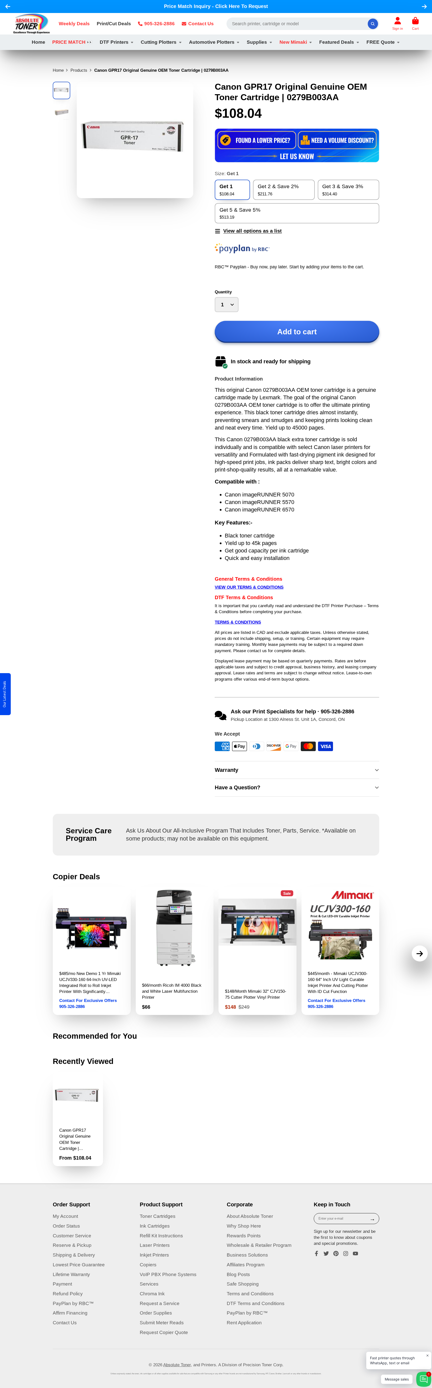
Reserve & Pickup (72, 1245)
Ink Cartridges (155, 1226)
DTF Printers (114, 42)
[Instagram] (345, 1253)
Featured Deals (336, 42)
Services (149, 1284)
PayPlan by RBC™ (73, 1303)
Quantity (223, 291)
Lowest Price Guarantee (79, 1264)
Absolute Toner (177, 1364)
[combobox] (302, 23)
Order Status (66, 1226)
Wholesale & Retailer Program (259, 1245)
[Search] (373, 23)
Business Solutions (247, 1255)
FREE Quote (380, 42)
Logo (31, 23)
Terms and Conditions (250, 1293)
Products (78, 70)
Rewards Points (244, 1235)
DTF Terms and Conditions (255, 1303)
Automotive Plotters (211, 42)
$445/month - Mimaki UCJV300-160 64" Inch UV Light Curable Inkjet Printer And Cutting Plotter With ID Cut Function (341, 951)
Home (38, 42)
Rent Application (244, 1322)
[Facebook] (316, 1253)
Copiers (148, 1264)
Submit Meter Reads (162, 1322)
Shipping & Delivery (74, 1255)
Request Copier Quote (164, 1332)
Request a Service (160, 1303)
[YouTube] (355, 1253)
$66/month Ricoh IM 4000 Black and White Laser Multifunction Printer (175, 951)
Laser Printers (155, 1245)
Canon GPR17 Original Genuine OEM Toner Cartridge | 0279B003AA (78, 1119)
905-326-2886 (159, 23)
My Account (65, 1216)
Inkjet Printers (154, 1255)
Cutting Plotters (158, 42)
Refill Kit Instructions (161, 1235)
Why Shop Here (244, 1226)
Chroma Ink (152, 1293)
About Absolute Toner (250, 1216)
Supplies (257, 42)
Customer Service (72, 1235)
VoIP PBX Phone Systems (168, 1274)
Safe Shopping (243, 1284)
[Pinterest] (336, 1253)
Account (397, 23)
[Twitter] (326, 1253)
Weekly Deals (74, 23)
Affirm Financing (70, 1313)
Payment (62, 1284)
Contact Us (201, 23)
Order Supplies (156, 1313)
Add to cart (297, 332)
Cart (415, 23)
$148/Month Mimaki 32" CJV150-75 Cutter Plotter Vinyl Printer (257, 951)
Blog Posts (238, 1274)
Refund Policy (68, 1293)
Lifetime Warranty (71, 1274)
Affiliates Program (245, 1264)
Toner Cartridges (158, 1216)
